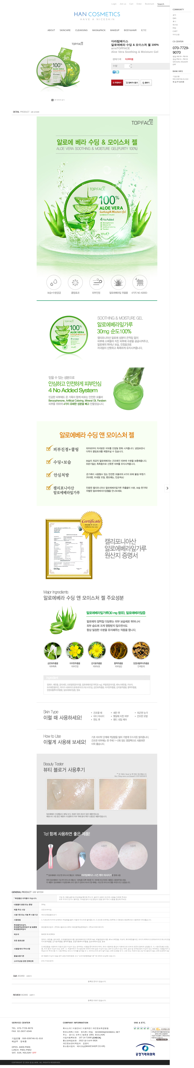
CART (175, 31)
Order (139, 4)
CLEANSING (81, 30)
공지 (174, 15)
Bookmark (149, 4)
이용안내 (77, 1028)
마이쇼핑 (176, 35)
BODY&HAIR (130, 30)
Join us (123, 4)
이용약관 (87, 1028)
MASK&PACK (99, 30)
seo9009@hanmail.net (107, 1032)
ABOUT (51, 30)
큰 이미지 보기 (59, 100)
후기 (174, 22)
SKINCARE (65, 30)
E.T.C (143, 30)
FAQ (174, 28)
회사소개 (67, 1028)
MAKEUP (114, 30)
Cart (131, 4)
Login (113, 4)
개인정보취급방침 (101, 1028)
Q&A (174, 18)
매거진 (175, 25)
